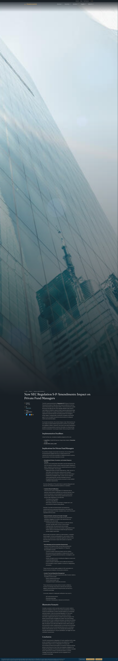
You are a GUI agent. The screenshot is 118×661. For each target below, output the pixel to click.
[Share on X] (28, 414)
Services (59, 4)
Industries (67, 4)
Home (26, 391)
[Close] (117, 659)
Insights (83, 4)
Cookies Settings (82, 659)
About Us (90, 4)
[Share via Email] (31, 414)
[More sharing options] (33, 414)
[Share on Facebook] (30, 414)
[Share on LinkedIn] (26, 414)
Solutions (75, 4)
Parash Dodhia (28, 408)
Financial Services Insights (39, 391)
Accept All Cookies (99, 659)
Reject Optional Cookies (90, 659)
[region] (59, 659)
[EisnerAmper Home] (30, 4)
